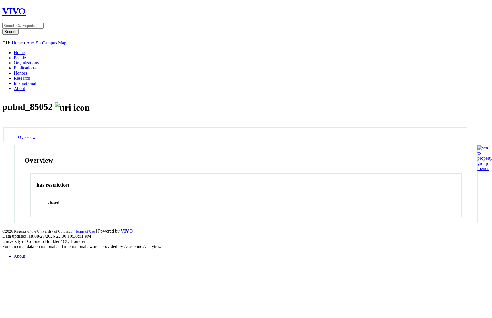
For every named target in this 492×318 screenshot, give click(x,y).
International (25, 83)
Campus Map (54, 42)
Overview (27, 137)
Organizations (26, 62)
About (19, 88)
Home (17, 42)
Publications (25, 67)
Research (22, 78)
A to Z (32, 42)
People (20, 57)
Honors (20, 73)
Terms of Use (85, 231)
